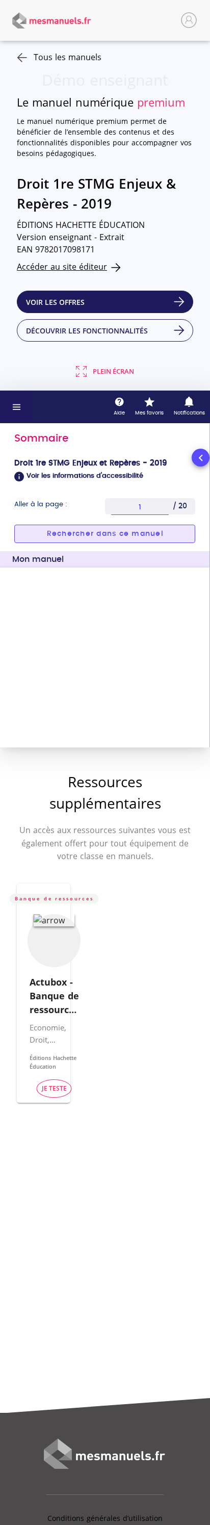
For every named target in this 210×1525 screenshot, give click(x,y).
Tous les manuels (67, 57)
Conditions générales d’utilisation (105, 1518)
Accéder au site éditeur (62, 266)
